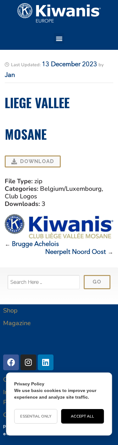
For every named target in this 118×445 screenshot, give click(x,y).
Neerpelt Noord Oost (75, 252)
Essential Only (35, 416)
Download (37, 161)
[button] (59, 38)
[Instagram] (28, 362)
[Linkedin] (45, 362)
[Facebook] (11, 362)
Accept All (82, 416)
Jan (10, 75)
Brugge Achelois (35, 244)
